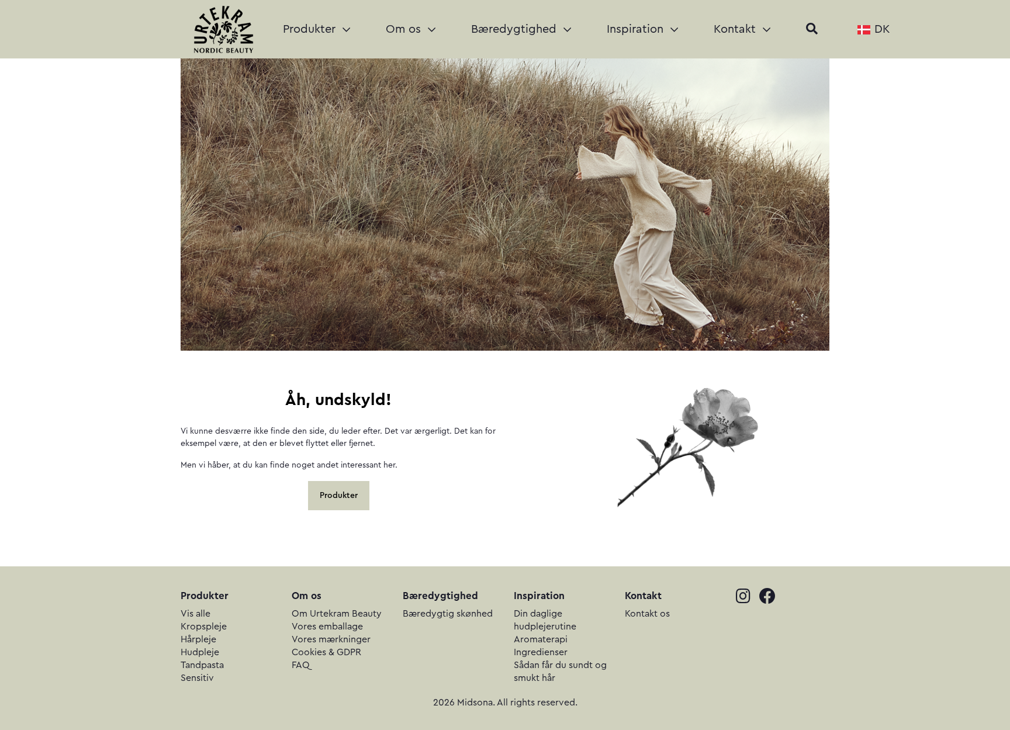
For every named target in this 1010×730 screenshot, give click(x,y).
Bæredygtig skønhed (448, 613)
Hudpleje (200, 652)
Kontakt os (647, 613)
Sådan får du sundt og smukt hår (560, 671)
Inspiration (637, 29)
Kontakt (736, 29)
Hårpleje (198, 639)
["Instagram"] (747, 598)
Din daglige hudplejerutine (545, 620)
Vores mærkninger (331, 639)
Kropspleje (204, 626)
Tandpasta (202, 665)
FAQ (301, 665)
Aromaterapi (541, 639)
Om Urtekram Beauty (337, 613)
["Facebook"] (771, 598)
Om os (405, 29)
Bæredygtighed (515, 29)
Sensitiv (197, 678)
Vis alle (195, 613)
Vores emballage (327, 626)
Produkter (311, 29)
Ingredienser (541, 652)
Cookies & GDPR (326, 652)
